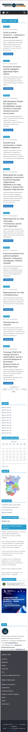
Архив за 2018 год (6, 428)
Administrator (14, 29)
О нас (3, 672)
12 (10, 453)
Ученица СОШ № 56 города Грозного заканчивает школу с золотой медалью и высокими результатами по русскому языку (13, 359)
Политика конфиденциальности (11, 675)
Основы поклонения (7, 691)
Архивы (4, 665)
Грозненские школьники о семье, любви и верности (12, 145)
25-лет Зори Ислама (7, 510)
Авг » (7, 466)
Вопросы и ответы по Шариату (10, 694)
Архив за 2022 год (6, 417)
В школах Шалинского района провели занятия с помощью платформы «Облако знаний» (13, 258)
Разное (4, 700)
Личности (4, 659)
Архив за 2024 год (6, 412)
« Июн (3, 466)
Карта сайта (5, 668)
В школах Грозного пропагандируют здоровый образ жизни (12, 70)
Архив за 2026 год (6, 407)
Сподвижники (6, 687)
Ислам (3, 697)
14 (17, 453)
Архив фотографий (7, 512)
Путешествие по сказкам (10, 323)
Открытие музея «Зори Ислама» (10, 507)
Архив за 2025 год (6, 410)
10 (17, 389)
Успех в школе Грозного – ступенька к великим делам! (14, 34)
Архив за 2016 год (6, 433)
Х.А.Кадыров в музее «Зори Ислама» (11, 504)
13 (14, 453)
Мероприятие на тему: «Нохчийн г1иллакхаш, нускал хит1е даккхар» (13, 222)
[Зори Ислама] (3, 12)
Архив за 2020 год (6, 422)
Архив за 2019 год (6, 425)
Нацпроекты (6, 26)
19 (10, 456)
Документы (5, 662)
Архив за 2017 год (6, 430)
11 (7, 453)
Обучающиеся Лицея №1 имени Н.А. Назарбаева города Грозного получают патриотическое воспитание (13, 107)
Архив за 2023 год (6, 415)
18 (7, 456)
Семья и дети (5, 704)
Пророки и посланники (8, 684)
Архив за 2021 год (6, 420)
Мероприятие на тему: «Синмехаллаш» (13, 293)
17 (3, 456)
